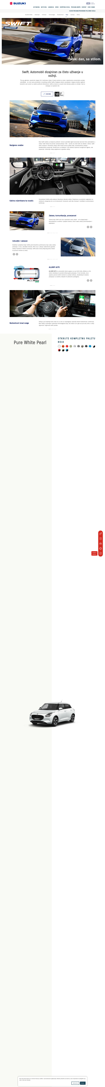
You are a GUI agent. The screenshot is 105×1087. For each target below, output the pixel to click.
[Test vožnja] (100, 543)
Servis (57, 7)
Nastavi (82, 1083)
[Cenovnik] (100, 533)
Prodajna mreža (75, 7)
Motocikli (44, 7)
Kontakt (84, 7)
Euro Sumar (91, 7)
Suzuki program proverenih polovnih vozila (82, 11)
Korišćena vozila (65, 7)
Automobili (36, 7)
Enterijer (44, 14)
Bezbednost (60, 14)
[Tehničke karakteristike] (100, 548)
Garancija (51, 7)
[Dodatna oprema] (100, 553)
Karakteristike (28, 14)
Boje (67, 14)
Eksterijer (37, 14)
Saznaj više (75, 1083)
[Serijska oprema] (100, 538)
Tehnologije (52, 14)
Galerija (72, 14)
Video (78, 14)
